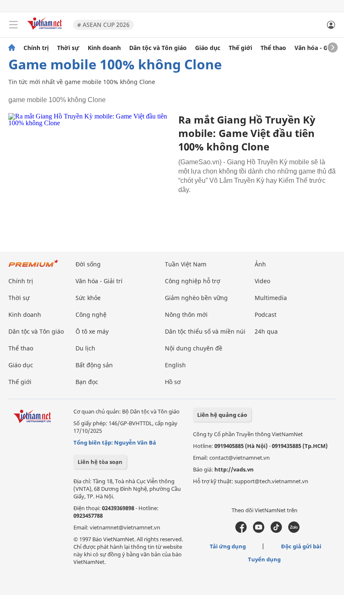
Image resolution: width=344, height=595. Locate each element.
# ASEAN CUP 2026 (103, 25)
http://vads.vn (234, 469)
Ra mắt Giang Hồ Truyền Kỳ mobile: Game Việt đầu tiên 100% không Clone (246, 133)
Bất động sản (94, 365)
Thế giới (240, 48)
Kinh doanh (104, 48)
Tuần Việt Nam (185, 264)
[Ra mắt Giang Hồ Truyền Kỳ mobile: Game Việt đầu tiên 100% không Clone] (90, 167)
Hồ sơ (173, 382)
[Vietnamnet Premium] (33, 267)
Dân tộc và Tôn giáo (158, 48)
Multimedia (271, 298)
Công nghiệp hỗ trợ (192, 281)
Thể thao (273, 48)
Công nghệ (91, 315)
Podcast (265, 315)
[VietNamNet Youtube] (258, 530)
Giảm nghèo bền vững (196, 298)
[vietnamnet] (46, 30)
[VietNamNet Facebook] (241, 530)
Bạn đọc (87, 382)
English (175, 365)
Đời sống (88, 264)
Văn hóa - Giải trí (318, 48)
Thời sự (68, 48)
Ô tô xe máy (92, 331)
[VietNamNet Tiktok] (276, 530)
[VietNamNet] (11, 48)
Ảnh (260, 264)
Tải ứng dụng (228, 546)
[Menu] (13, 25)
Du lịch (85, 348)
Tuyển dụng (264, 559)
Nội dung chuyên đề (193, 348)
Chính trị (36, 48)
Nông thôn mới (186, 315)
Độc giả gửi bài (301, 546)
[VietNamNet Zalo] (294, 530)
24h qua (266, 331)
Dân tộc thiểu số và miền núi (205, 331)
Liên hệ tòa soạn (100, 462)
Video (262, 281)
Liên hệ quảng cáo (222, 415)
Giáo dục (207, 48)
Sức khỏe (88, 298)
